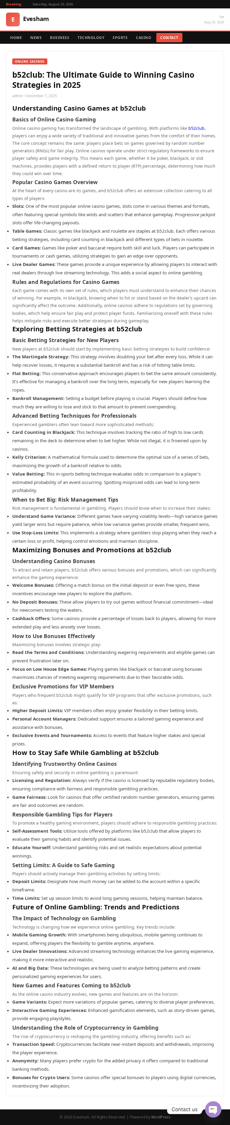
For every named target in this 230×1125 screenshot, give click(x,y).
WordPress (160, 1117)
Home (16, 37)
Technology (91, 37)
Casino (143, 37)
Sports (120, 37)
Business (59, 37)
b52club (196, 128)
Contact (169, 37)
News (36, 37)
